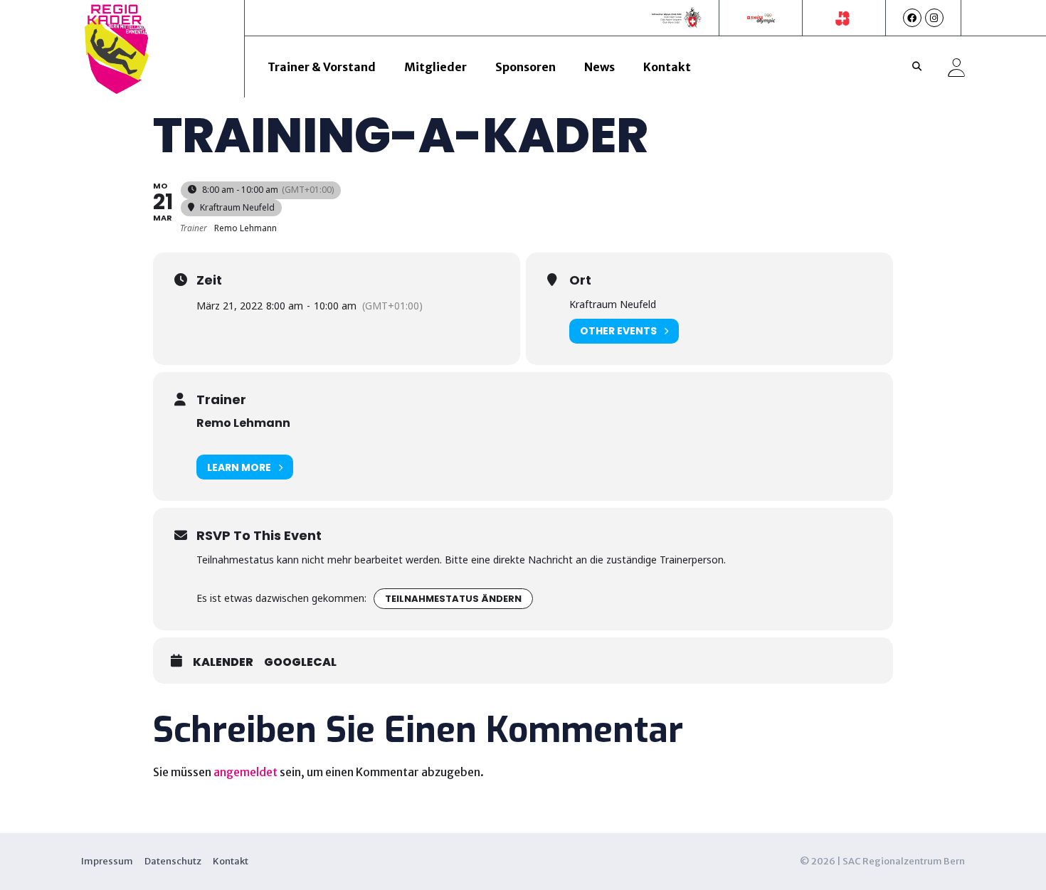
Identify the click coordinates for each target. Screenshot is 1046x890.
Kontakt (667, 67)
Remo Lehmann (243, 423)
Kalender (223, 662)
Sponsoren (525, 67)
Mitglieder (435, 67)
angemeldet (245, 772)
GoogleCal (300, 662)
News (599, 67)
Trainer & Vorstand (322, 67)
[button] (917, 66)
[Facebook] (912, 18)
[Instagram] (934, 18)
